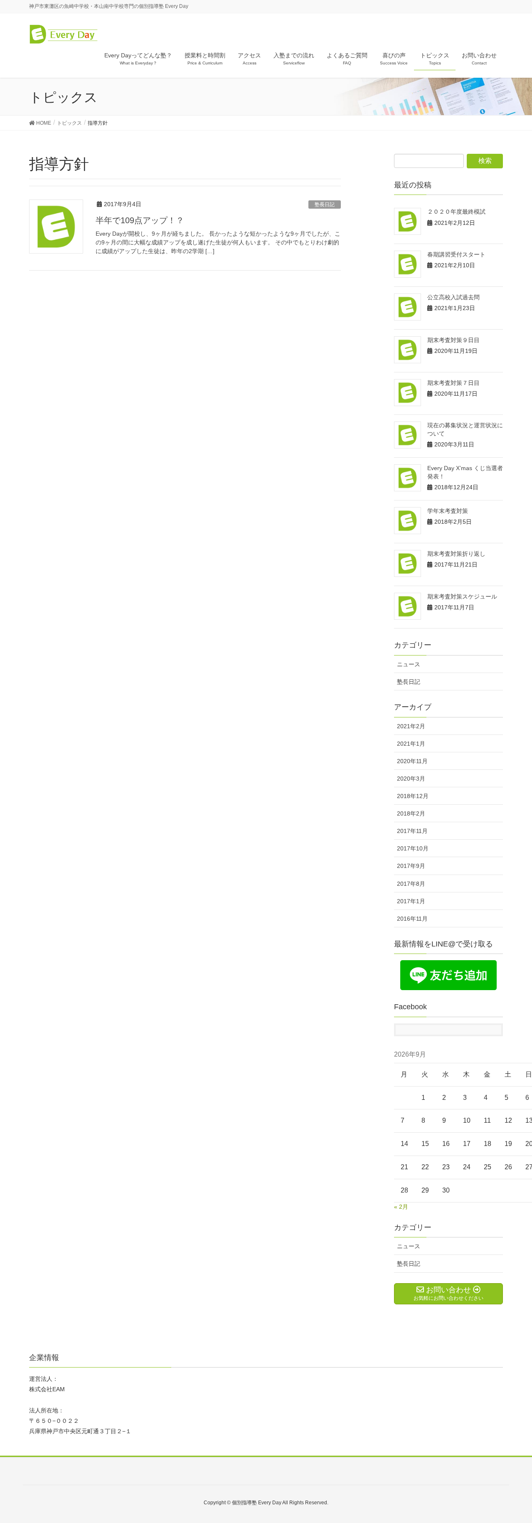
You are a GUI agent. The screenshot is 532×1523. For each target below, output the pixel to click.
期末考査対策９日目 (453, 340)
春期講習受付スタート (456, 254)
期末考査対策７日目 (453, 383)
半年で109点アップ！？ (140, 220)
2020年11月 (412, 761)
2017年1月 (411, 901)
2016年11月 (412, 918)
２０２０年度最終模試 (456, 211)
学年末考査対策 (447, 511)
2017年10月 (413, 848)
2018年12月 (413, 796)
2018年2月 (411, 813)
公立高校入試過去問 (453, 297)
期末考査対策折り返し (456, 553)
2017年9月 (411, 866)
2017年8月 (411, 883)
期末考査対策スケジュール (462, 596)
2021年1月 (411, 743)
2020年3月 (411, 778)
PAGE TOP (511, 1469)
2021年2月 (411, 726)
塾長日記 (325, 204)
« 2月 (401, 1206)
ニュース (408, 664)
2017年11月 (412, 831)
